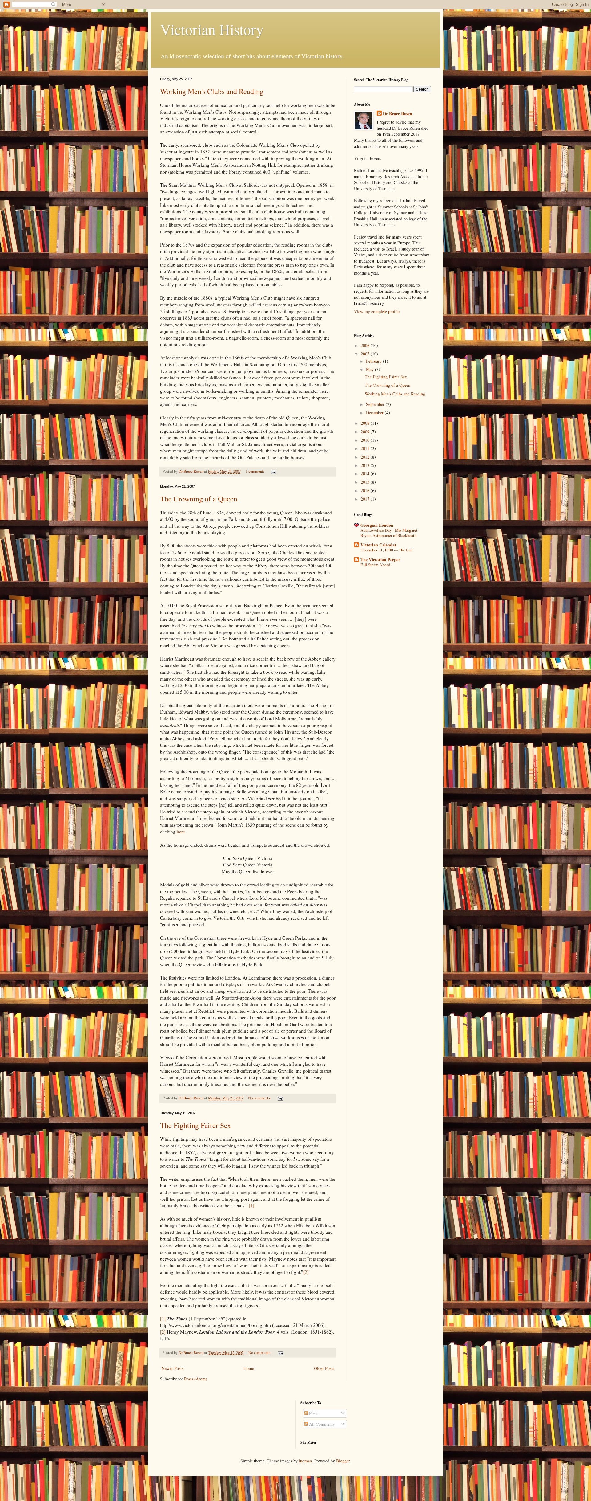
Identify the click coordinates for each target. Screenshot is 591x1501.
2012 (366, 457)
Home (248, 1368)
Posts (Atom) (195, 1379)
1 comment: (255, 471)
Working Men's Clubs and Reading (211, 91)
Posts (313, 1413)
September (376, 404)
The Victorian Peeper (380, 559)
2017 (366, 499)
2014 (366, 473)
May (370, 369)
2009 (366, 432)
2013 (366, 465)
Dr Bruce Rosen (397, 114)
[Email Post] (273, 471)
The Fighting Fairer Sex (195, 1125)
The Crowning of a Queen (198, 499)
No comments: (260, 1098)
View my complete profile (377, 311)
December (375, 412)
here (181, 831)
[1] (251, 1205)
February (374, 361)
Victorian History (211, 29)
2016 (366, 490)
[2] (306, 1272)
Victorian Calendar (378, 545)
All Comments (321, 1424)
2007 (366, 354)
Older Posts (324, 1368)
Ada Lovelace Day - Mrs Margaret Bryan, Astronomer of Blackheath (388, 532)
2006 (366, 345)
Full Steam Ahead (375, 564)
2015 (366, 482)
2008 (366, 423)
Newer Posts (172, 1368)
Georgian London (376, 525)
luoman (305, 1461)
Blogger (343, 1461)
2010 (366, 440)
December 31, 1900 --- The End (386, 550)
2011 (366, 448)
